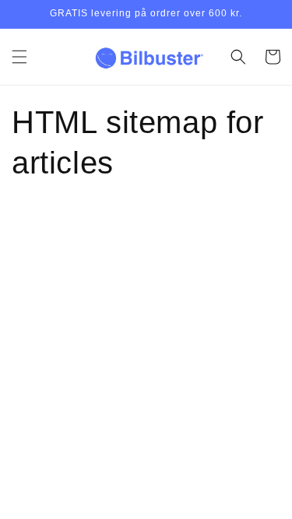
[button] (19, 57)
